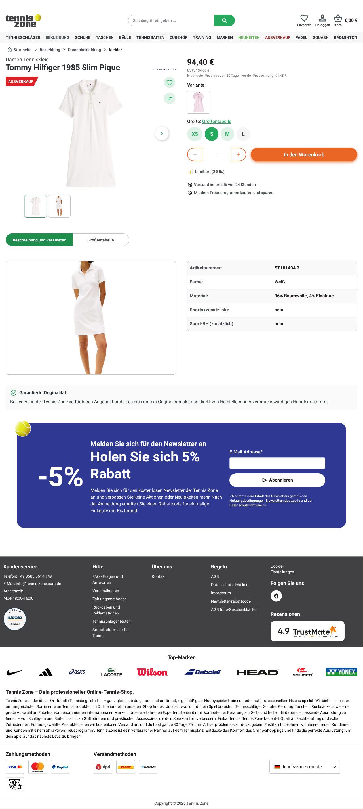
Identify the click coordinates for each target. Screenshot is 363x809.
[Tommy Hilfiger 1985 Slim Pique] (198, 102)
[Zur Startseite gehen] (23, 20)
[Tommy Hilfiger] (164, 69)
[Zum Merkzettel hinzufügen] (169, 82)
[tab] (39, 239)
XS (195, 134)
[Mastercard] (37, 767)
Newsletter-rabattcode (283, 501)
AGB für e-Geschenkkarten (234, 609)
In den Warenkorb (304, 155)
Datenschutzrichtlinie (245, 505)
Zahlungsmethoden (109, 599)
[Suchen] (224, 20)
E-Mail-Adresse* (246, 452)
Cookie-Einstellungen (276, 569)
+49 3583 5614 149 (42, 4)
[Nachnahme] (15, 784)
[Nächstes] (162, 133)
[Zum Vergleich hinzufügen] (169, 98)
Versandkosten (105, 590)
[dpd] (103, 767)
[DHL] (125, 767)
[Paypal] (60, 767)
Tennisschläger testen (111, 621)
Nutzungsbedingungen (247, 501)
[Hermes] (148, 767)
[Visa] (15, 767)
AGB (215, 576)
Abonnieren (281, 480)
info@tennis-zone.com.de (38, 583)
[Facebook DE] (276, 596)
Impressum (221, 593)
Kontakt (159, 576)
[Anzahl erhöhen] (238, 154)
